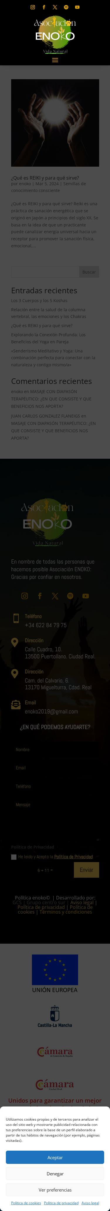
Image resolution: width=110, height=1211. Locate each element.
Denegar (55, 1174)
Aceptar (55, 1157)
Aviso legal (90, 1202)
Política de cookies (26, 1202)
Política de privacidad (61, 1202)
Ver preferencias (55, 1190)
